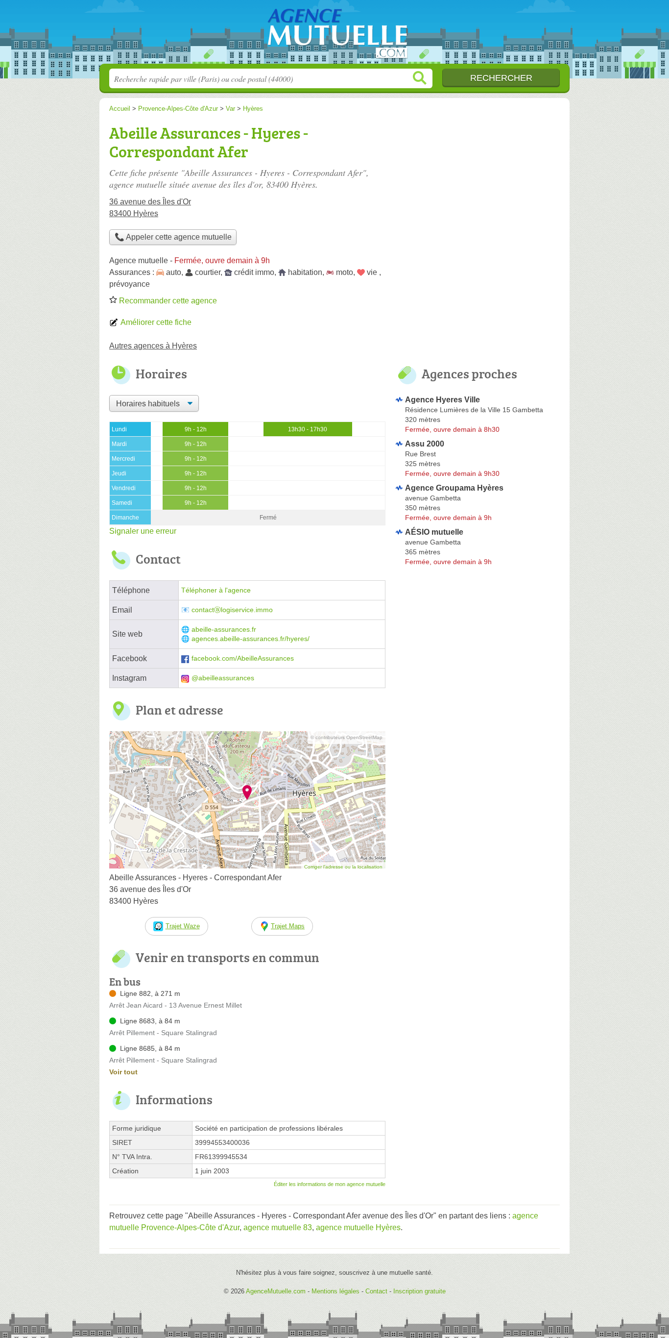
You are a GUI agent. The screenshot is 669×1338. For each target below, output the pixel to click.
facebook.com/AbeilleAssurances (242, 658)
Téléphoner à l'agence (216, 590)
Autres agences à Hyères (153, 346)
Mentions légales (335, 1291)
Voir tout (123, 1072)
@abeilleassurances (222, 678)
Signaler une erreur (142, 531)
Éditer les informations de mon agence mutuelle (329, 1184)
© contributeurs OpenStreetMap (346, 737)
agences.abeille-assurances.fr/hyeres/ (250, 639)
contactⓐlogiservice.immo (232, 610)
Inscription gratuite (419, 1291)
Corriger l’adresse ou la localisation (343, 866)
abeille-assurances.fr (223, 629)
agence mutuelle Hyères (358, 1227)
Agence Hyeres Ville (442, 400)
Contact (376, 1291)
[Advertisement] (477, 650)
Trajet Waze (183, 926)
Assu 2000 (424, 444)
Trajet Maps (288, 926)
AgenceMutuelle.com (334, 35)
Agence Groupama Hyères (454, 488)
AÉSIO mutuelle (434, 532)
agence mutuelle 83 (277, 1227)
